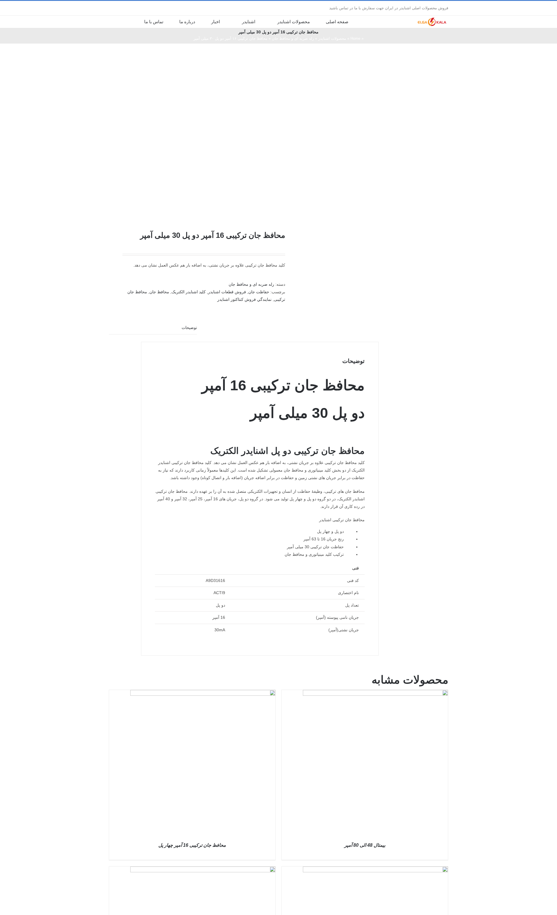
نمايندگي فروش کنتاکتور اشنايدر (244, 299)
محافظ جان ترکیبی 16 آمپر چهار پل (192, 845)
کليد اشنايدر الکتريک (188, 292)
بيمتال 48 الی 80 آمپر (364, 845)
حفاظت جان (258, 292)
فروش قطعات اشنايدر (227, 292)
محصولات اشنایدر (332, 38)
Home (355, 38)
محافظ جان (159, 292)
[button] (126, 21)
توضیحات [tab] (189, 327)
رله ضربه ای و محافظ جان (293, 38)
